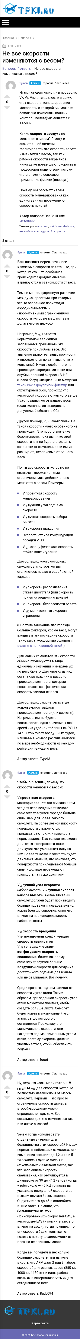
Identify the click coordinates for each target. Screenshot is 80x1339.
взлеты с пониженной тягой (40, 646)
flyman (23, 83)
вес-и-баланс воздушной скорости (42, 231)
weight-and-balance (61, 226)
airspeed (42, 226)
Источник (27, 221)
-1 (7, 109)
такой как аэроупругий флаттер (42, 385)
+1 (7, 94)
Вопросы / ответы (17, 69)
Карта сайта (40, 1323)
